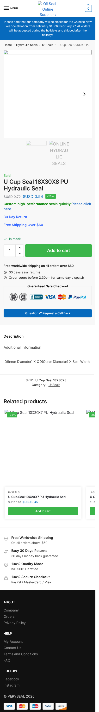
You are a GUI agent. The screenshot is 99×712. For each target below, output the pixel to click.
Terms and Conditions (21, 654)
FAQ (7, 660)
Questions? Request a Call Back (47, 313)
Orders (9, 616)
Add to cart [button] (42, 511)
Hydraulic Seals (26, 45)
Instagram (11, 685)
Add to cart (58, 250)
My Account (13, 641)
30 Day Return (15, 217)
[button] (88, 8)
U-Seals (47, 45)
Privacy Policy (15, 623)
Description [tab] (14, 336)
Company (11, 610)
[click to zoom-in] (48, 94)
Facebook (11, 679)
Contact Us (12, 648)
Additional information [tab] (22, 347)
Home (8, 45)
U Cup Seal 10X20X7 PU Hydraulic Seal (37, 497)
